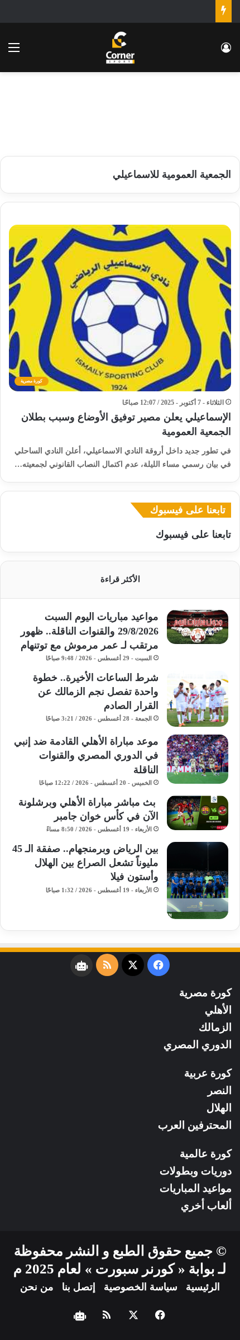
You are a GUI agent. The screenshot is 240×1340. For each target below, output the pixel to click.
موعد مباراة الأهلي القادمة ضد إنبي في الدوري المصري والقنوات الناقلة (86, 755)
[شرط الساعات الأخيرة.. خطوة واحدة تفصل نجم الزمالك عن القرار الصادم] (197, 699)
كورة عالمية (206, 1153)
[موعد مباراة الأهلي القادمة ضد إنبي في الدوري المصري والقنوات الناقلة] (197, 759)
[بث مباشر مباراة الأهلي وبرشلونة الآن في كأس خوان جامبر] (197, 813)
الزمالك (215, 1027)
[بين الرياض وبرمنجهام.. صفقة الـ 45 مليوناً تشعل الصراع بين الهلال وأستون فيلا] (197, 880)
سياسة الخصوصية (140, 1286)
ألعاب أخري (206, 1205)
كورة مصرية (205, 992)
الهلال (219, 1108)
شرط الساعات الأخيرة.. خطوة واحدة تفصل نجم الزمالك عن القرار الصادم (96, 691)
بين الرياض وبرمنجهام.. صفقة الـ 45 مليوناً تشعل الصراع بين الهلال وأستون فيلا (85, 862)
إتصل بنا (78, 1286)
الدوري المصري (198, 1044)
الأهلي (218, 1010)
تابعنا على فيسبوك (193, 534)
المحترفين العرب (195, 1125)
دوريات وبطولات (196, 1171)
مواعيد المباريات (196, 1188)
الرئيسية (203, 1286)
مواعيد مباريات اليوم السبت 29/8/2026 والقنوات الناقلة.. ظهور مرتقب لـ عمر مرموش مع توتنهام (90, 630)
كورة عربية (208, 1073)
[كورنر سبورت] (120, 47)
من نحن (37, 1286)
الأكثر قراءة (120, 579)
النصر (220, 1090)
